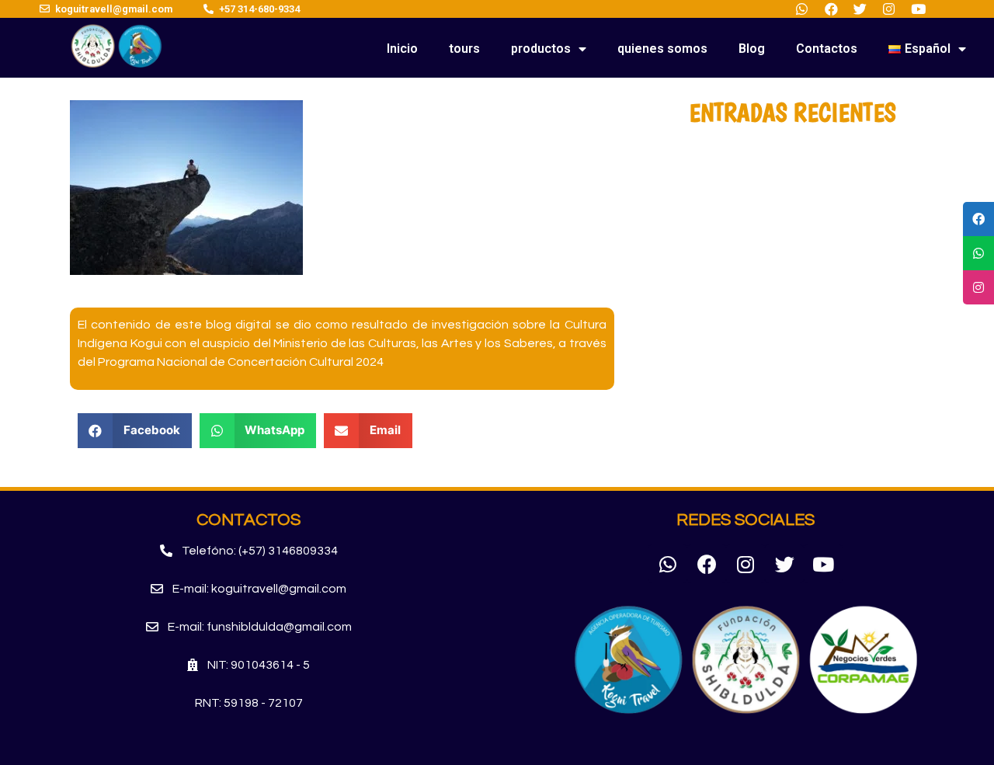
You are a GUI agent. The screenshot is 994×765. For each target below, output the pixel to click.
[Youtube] (823, 563)
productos (541, 48)
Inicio (402, 48)
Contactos (826, 48)
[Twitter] (784, 563)
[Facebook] (706, 563)
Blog (752, 48)
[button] (248, 551)
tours (464, 48)
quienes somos (662, 48)
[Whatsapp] (667, 563)
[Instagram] (745, 563)
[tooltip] (978, 219)
